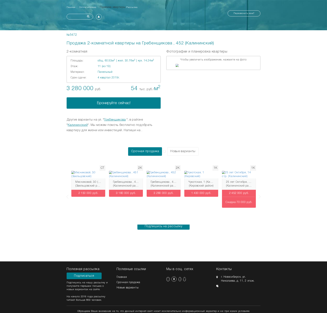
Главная (71, 7)
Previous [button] (67, 194)
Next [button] (260, 194)
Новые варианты (182, 151)
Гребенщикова (115, 120)
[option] (213, 65)
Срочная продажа (145, 151)
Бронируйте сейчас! (114, 103)
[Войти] (99, 17)
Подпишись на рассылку (163, 226)
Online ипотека (87, 7)
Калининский (78, 125)
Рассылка (132, 7)
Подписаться (84, 276)
